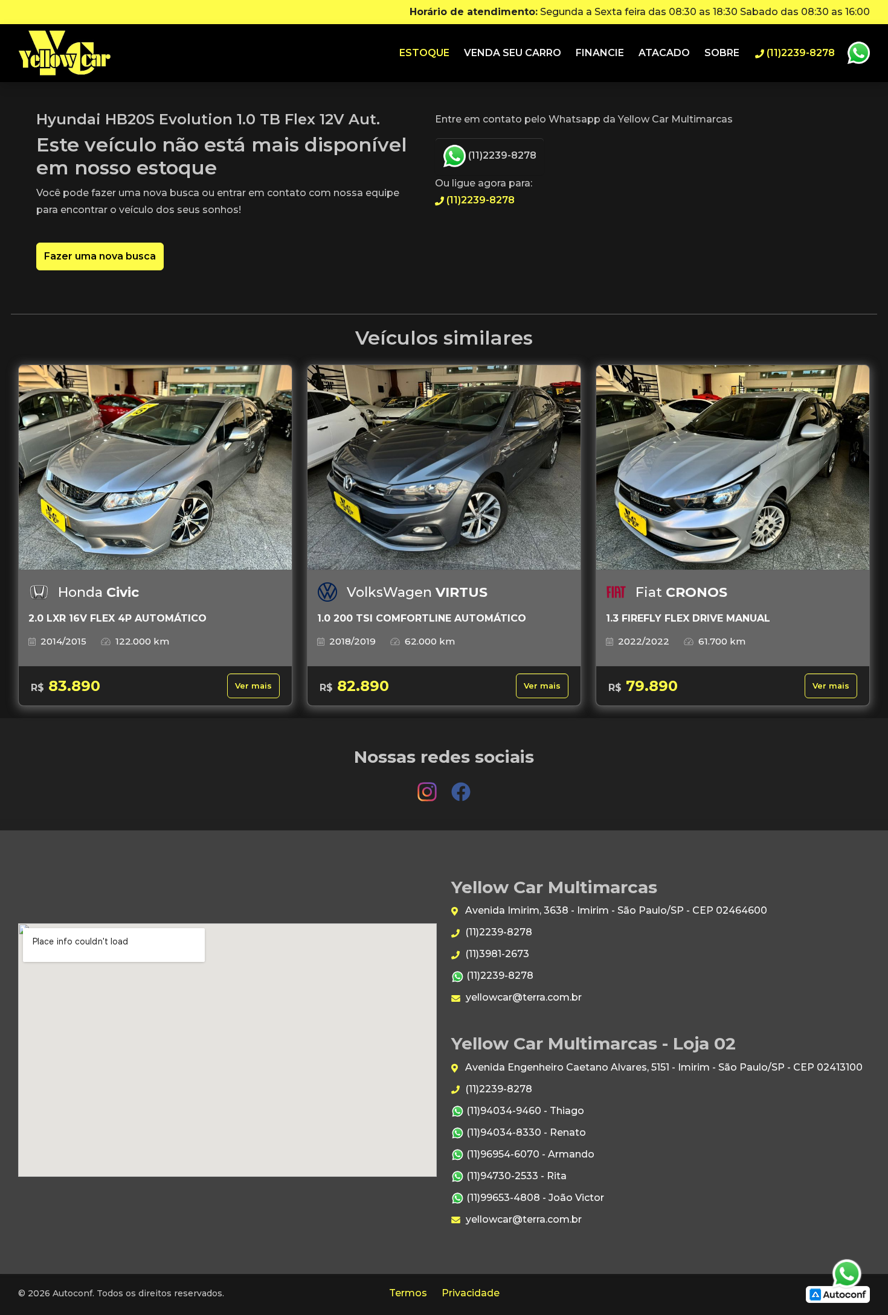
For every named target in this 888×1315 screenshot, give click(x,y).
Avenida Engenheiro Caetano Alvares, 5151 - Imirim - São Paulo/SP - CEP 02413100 (663, 1067)
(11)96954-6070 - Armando (529, 1154)
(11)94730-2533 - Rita (515, 1176)
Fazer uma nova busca (100, 256)
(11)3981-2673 (496, 954)
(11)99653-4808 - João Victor (534, 1197)
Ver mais (253, 685)
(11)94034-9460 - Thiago (524, 1110)
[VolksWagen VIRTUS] (444, 467)
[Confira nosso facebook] (461, 786)
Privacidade (471, 1293)
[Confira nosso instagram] (428, 786)
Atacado (664, 53)
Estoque (424, 53)
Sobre (721, 53)
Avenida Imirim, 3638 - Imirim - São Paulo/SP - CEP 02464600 (615, 910)
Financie (600, 53)
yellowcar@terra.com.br (522, 997)
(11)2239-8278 (501, 155)
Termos (408, 1293)
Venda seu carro (512, 53)
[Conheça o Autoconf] (838, 1293)
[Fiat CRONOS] (732, 467)
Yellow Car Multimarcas (64, 53)
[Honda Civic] (155, 467)
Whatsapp (858, 53)
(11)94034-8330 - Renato (525, 1132)
